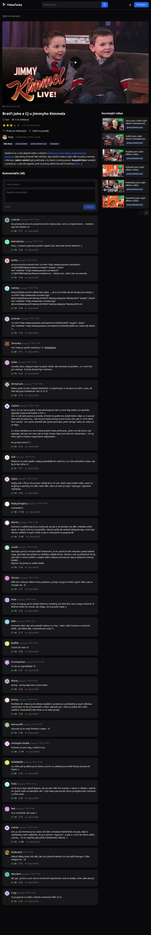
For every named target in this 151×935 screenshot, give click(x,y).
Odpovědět (33, 231)
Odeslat (89, 206)
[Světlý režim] (130, 5)
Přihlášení (141, 4)
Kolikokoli (16, 852)
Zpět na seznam (11, 16)
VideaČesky (14, 4)
